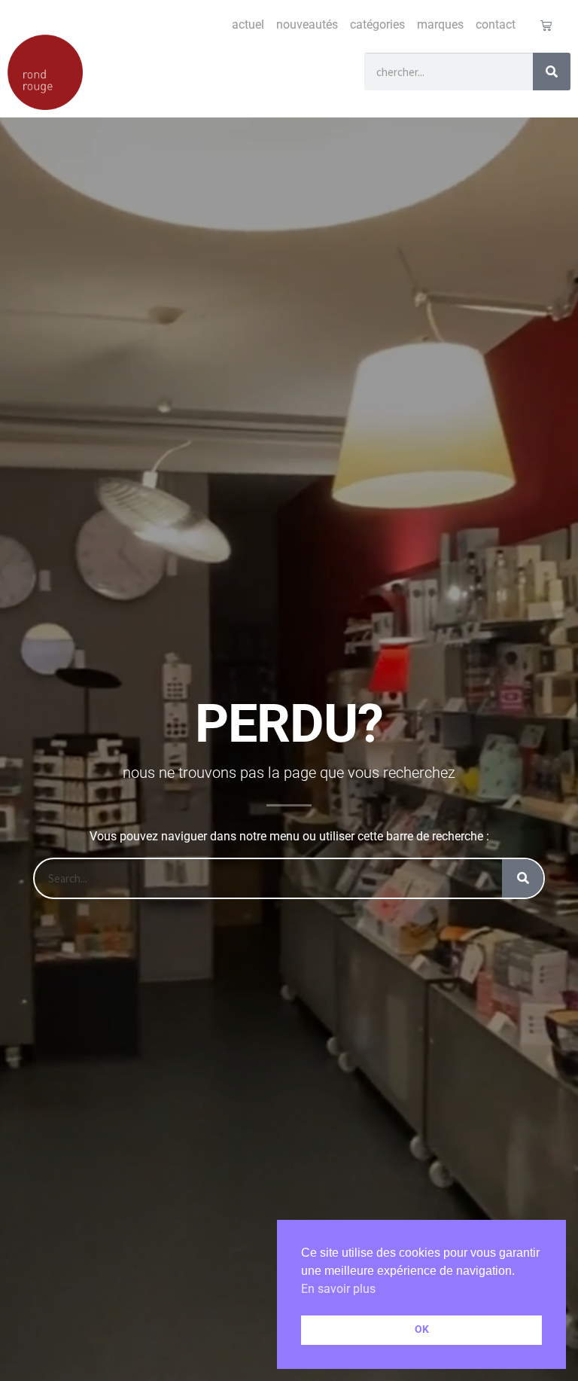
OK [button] (422, 1329)
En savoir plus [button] (338, 1289)
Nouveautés (307, 24)
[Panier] (546, 25)
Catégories (377, 24)
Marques (440, 24)
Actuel (248, 24)
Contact (496, 24)
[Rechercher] (551, 71)
